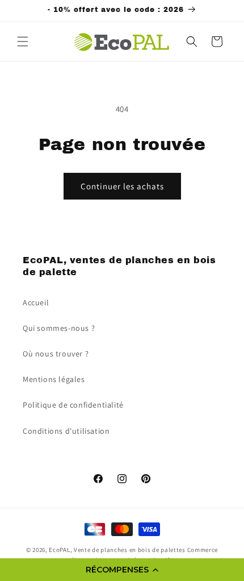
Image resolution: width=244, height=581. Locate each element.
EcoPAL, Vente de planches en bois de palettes (117, 550)
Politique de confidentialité (73, 405)
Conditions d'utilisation (66, 431)
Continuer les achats (122, 186)
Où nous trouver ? (56, 353)
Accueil (36, 302)
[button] (122, 569)
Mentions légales (54, 379)
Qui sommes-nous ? (59, 328)
